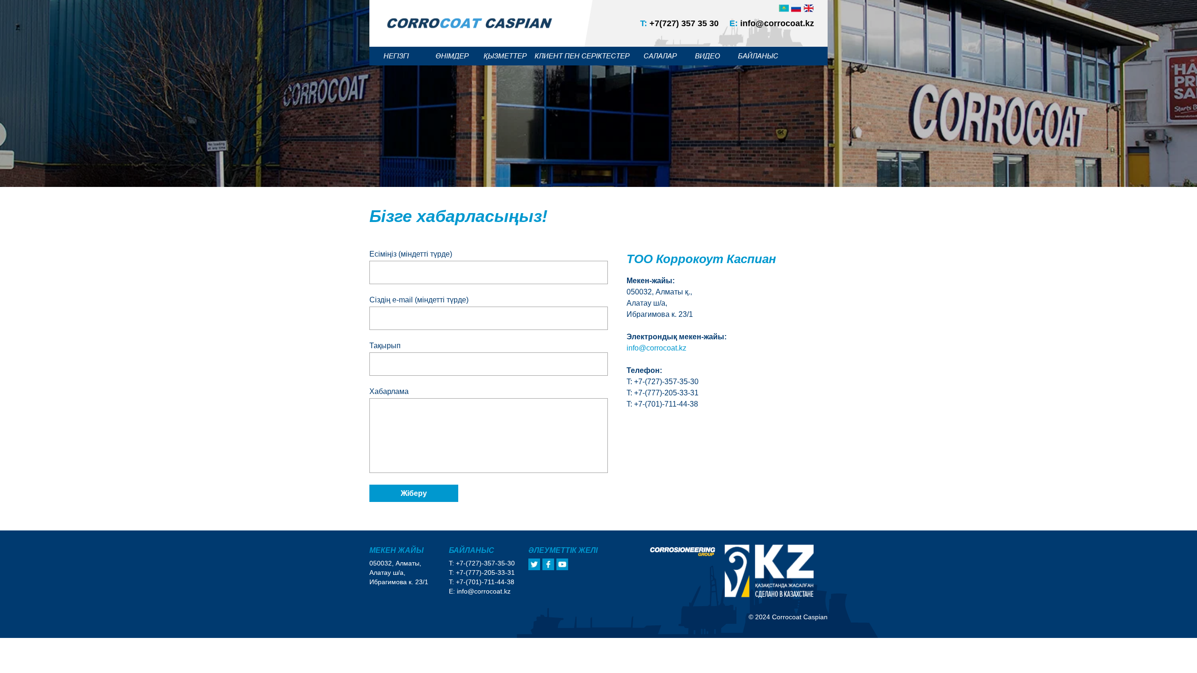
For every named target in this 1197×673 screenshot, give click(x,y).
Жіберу (414, 493)
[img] (809, 8)
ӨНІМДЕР (452, 56)
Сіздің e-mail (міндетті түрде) (419, 300)
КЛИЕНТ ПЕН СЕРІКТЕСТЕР (581, 56)
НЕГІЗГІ (396, 56)
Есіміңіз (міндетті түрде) (410, 254)
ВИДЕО (707, 56)
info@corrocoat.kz (771, 23)
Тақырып (385, 346)
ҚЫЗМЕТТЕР (504, 56)
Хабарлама (389, 391)
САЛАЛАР (660, 56)
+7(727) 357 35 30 (679, 23)
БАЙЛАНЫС (758, 56)
